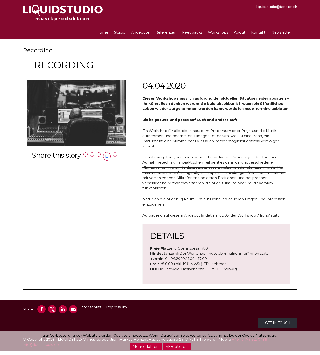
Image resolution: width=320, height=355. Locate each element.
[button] (41, 309)
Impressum (116, 307)
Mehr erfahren (146, 346)
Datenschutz (89, 307)
